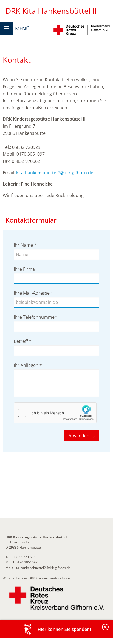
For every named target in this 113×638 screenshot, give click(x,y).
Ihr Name (25, 245)
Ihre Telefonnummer (35, 317)
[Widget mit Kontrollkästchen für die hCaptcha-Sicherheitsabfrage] (55, 412)
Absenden (80, 436)
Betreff (23, 341)
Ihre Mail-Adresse (33, 293)
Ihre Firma (24, 269)
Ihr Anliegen (28, 365)
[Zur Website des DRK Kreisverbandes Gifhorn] (56, 598)
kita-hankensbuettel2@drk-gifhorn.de (54, 173)
